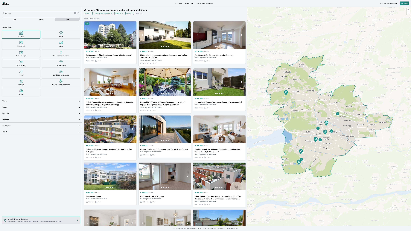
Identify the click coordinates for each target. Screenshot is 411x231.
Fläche (4, 101)
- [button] (408, 13)
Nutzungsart (6, 125)
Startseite (178, 3)
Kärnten (87, 13)
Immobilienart (7, 27)
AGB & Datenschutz (209, 228)
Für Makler (404, 3)
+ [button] (408, 9)
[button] (286, 92)
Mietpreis (5, 113)
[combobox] (39, 13)
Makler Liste (189, 3)
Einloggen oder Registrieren (389, 3)
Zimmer (5, 107)
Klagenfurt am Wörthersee (102, 13)
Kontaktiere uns (232, 228)
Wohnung (118, 13)
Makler (4, 132)
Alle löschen (139, 13)
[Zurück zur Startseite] (6, 3)
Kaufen (128, 13)
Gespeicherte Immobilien (205, 3)
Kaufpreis (5, 119)
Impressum (221, 228)
